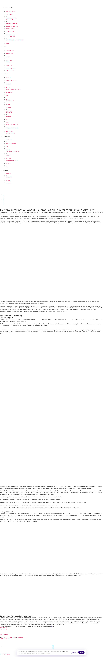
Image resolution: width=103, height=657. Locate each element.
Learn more (47, 653)
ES (3, 199)
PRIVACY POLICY (4, 638)
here (52, 626)
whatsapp (20, 637)
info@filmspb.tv (4, 634)
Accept (81, 652)
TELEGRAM (13, 637)
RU (3, 197)
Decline (74, 652)
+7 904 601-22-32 (5, 654)
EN (3, 196)
